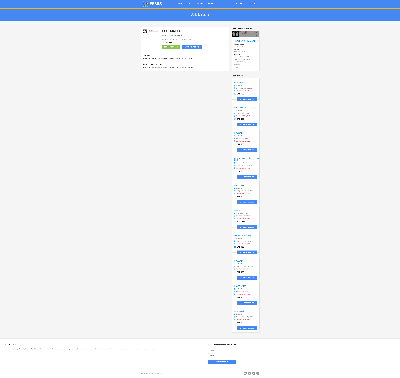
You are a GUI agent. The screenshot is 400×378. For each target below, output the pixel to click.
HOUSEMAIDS (240, 108)
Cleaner (237, 210)
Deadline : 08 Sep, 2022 (243, 269)
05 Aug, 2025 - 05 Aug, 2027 (244, 266)
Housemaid (239, 311)
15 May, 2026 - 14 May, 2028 (244, 317)
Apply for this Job (192, 47)
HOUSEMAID (239, 133)
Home (179, 3)
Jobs (188, 3)
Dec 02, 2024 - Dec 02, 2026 (183, 39)
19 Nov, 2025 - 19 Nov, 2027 (244, 291)
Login (251, 3)
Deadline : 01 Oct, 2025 (243, 193)
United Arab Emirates (242, 163)
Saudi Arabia (167, 39)
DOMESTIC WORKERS (243, 236)
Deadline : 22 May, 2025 (243, 294)
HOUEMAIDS (171, 31)
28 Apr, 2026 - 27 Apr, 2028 (244, 88)
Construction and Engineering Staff (246, 159)
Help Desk (210, 3)
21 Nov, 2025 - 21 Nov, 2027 (244, 113)
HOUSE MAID (239, 185)
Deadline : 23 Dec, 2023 (243, 319)
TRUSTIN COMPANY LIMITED (246, 41)
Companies (198, 3)
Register (236, 3)
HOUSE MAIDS (240, 286)
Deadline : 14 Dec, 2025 (243, 116)
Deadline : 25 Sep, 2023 (243, 218)
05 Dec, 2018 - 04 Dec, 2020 (244, 241)
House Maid (239, 82)
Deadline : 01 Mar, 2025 (243, 141)
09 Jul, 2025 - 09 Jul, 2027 (243, 216)
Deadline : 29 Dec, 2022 (243, 90)
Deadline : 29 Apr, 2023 (243, 168)
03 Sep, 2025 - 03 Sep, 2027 (244, 191)
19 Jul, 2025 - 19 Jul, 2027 (243, 138)
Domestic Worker (171, 47)
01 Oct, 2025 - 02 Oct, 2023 (244, 165)
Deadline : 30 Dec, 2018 (243, 244)
